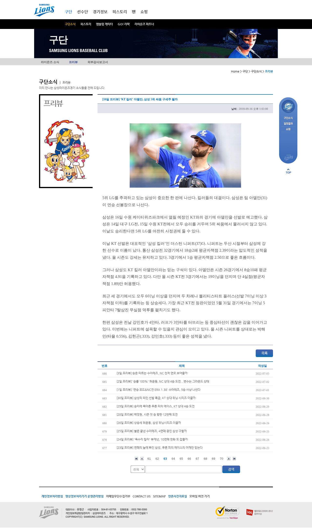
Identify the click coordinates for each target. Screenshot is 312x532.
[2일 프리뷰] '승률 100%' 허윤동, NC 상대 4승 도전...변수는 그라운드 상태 (163, 381)
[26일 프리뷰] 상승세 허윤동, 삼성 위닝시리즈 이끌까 (149, 422)
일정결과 (288, 124)
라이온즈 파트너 (144, 24)
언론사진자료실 (177, 496)
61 (149, 458)
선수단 (82, 11)
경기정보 (100, 11)
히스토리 (85, 24)
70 (221, 458)
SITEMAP (159, 496)
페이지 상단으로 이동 (288, 171)
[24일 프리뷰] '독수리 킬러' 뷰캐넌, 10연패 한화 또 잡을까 (152, 439)
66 (189, 458)
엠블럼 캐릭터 (104, 24)
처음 (136, 458)
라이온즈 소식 (50, 62)
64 (173, 458)
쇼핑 (144, 11)
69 (213, 458)
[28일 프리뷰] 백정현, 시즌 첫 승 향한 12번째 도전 (147, 414)
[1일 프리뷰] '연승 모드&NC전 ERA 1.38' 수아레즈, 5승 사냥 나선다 (158, 389)
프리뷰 (73, 62)
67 (197, 458)
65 (181, 458)
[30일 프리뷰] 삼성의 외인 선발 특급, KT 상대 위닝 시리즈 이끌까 (156, 398)
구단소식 (70, 24)
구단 (68, 11)
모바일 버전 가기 (199, 496)
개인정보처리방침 (52, 496)
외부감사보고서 (98, 62)
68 (205, 458)
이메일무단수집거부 (118, 496)
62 (157, 458)
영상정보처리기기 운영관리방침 (84, 496)
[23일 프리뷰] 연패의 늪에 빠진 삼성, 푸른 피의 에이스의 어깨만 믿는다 (160, 447)
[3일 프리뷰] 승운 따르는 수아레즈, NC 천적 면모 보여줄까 (152, 373)
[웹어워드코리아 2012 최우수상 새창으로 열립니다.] (259, 508)
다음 (229, 458)
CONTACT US (142, 496)
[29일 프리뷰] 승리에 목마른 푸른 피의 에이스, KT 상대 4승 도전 (156, 406)
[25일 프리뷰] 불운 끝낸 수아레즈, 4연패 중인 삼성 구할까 (152, 431)
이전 (142, 458)
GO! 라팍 (124, 24)
